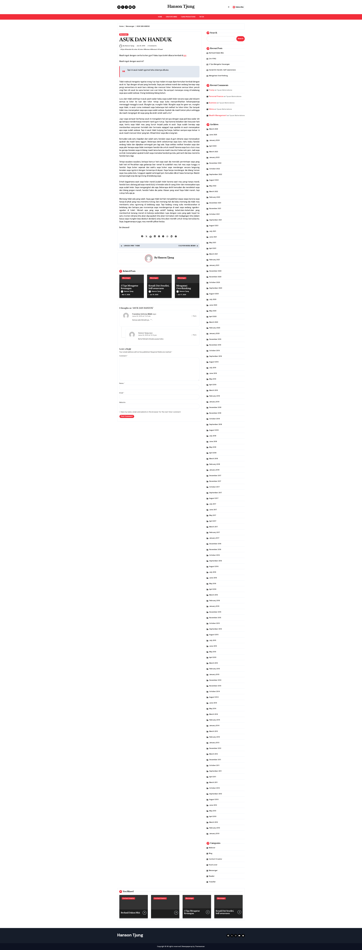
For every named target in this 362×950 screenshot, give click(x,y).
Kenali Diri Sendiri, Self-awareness (158, 287)
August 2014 (214, 697)
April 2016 (212, 589)
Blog (210, 853)
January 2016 (214, 606)
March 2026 (213, 129)
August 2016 (213, 566)
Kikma (211, 109)
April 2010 (212, 816)
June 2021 (213, 237)
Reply (194, 316)
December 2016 (215, 544)
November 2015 (215, 618)
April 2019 (212, 385)
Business (212, 103)
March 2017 (213, 527)
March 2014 (213, 714)
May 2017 (212, 515)
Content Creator (215, 859)
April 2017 (212, 521)
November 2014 (215, 686)
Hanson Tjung (181, 6)
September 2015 (215, 629)
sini (184, 56)
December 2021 (215, 203)
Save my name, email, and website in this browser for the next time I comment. (151, 412)
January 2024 (214, 140)
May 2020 (212, 311)
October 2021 (214, 214)
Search (213, 33)
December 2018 (215, 407)
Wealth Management (218, 115)
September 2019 (215, 356)
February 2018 (214, 464)
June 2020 (213, 305)
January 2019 (214, 402)
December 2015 (215, 612)
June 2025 (213, 135)
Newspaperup (187, 946)
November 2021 (215, 208)
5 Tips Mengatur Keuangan (129, 287)
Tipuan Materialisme (224, 90)
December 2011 (215, 760)
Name (122, 383)
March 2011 (213, 782)
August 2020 (214, 294)
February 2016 (214, 600)
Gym (123, 49)
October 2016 (214, 555)
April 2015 (212, 657)
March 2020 (213, 322)
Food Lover (213, 865)
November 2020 (215, 277)
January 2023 (214, 157)
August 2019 (213, 362)
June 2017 (213, 510)
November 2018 (215, 413)
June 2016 (213, 578)
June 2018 (213, 441)
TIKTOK (201, 17)
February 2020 (214, 328)
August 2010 (214, 799)
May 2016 (212, 583)
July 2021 (212, 231)
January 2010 (214, 833)
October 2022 (214, 169)
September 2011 (215, 771)
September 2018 (215, 424)
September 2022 (215, 174)
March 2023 (213, 152)
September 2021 (215, 220)
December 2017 (215, 475)
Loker (141, 49)
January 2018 (214, 470)
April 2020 (213, 316)
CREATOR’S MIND (171, 17)
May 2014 (212, 708)
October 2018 (214, 419)
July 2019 (212, 368)
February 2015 (214, 669)
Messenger (124, 34)
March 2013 (213, 731)
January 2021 (214, 265)
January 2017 (214, 538)
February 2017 (214, 532)
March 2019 (213, 390)
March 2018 (213, 458)
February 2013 (214, 737)
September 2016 (215, 561)
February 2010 (214, 828)
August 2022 (214, 180)
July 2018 (212, 436)
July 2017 (212, 504)
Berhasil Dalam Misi (216, 53)
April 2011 (212, 777)
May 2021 (212, 242)
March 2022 (213, 191)
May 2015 (212, 652)
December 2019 (215, 339)
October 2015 (214, 623)
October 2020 (214, 282)
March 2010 (213, 822)
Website (122, 402)
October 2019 (214, 350)
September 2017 (215, 493)
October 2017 (214, 487)
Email (121, 393)
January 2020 (214, 333)
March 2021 (213, 254)
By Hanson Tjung (128, 46)
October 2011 (214, 765)
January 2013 (214, 743)
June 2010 (213, 805)
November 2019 (215, 345)
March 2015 (213, 663)
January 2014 (214, 725)
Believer (212, 848)
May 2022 (212, 186)
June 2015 (213, 646)
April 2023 (213, 146)
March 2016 (213, 595)
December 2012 (215, 748)
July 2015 (212, 640)
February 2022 (214, 197)
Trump (211, 90)
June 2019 (213, 373)
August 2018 (214, 430)
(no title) (212, 58)
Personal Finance (216, 96)
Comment (123, 356)
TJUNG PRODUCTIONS (188, 17)
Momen (147, 49)
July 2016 (212, 572)
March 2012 (213, 754)
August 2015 (213, 635)
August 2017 (213, 498)
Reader (212, 876)
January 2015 (214, 674)
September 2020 (215, 288)
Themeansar (200, 946)
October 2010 (214, 788)
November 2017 (215, 481)
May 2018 (212, 447)
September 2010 (215, 794)
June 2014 (213, 703)
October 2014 (214, 691)
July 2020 (212, 299)
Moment (154, 49)
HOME (160, 17)
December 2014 (215, 680)
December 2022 (215, 163)
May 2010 (212, 811)
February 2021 (214, 260)
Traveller (212, 882)
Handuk (128, 49)
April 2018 (212, 453)
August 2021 (213, 225)
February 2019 (214, 396)
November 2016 (215, 549)
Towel (161, 49)
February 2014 (214, 720)
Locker (135, 49)
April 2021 (212, 248)
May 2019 (212, 379)
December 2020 (215, 271)
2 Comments (152, 46)
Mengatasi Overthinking (183, 287)
